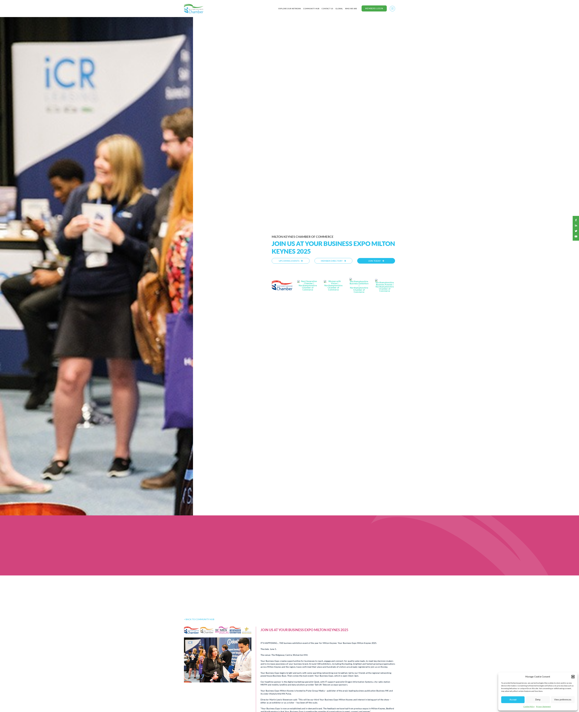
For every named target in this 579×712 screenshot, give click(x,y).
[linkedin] (576, 225)
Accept (512, 699)
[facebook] (576, 220)
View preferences (562, 699)
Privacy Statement (543, 706)
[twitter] (576, 231)
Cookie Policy (529, 706)
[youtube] (576, 236)
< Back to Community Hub (199, 619)
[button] (572, 676)
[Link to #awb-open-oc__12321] (392, 8)
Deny (538, 699)
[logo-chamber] (194, 4)
